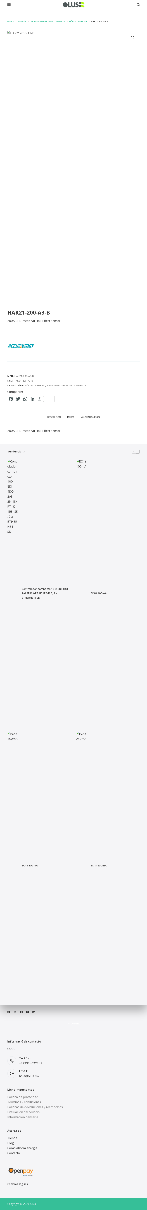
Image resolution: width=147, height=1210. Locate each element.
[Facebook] (8, 1012)
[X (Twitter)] (15, 1012)
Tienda (12, 1138)
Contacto (13, 1153)
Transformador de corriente (66, 385)
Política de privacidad (22, 1097)
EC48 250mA (99, 865)
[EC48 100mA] (81, 593)
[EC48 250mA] (81, 865)
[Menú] (9, 4)
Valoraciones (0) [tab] (90, 417)
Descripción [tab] (54, 417)
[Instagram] (21, 1012)
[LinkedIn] (33, 1012)
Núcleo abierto (35, 385)
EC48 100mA (99, 593)
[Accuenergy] (20, 346)
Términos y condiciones (24, 1102)
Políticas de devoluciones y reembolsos (35, 1107)
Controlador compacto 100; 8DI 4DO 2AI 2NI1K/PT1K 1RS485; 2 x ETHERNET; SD (45, 593)
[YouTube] (27, 1012)
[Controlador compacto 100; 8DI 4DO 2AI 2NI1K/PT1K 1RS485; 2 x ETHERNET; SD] (12, 593)
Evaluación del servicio (23, 1112)
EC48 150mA (30, 865)
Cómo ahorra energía (22, 1148)
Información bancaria (22, 1117)
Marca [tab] (70, 417)
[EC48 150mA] (12, 865)
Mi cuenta (73, 1023)
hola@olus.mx (29, 1076)
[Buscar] (138, 4)
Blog (10, 1143)
